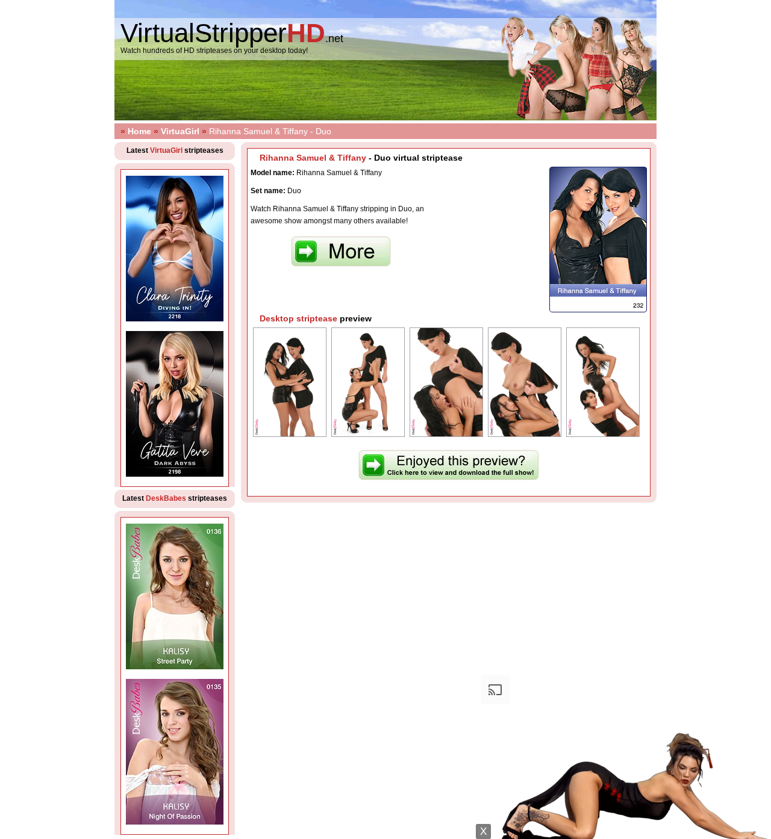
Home (139, 131)
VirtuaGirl (180, 131)
